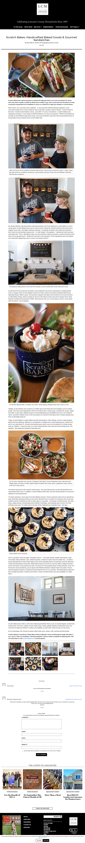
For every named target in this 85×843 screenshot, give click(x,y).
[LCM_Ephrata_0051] (50, 664)
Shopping (47, 829)
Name (24, 731)
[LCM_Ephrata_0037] (50, 649)
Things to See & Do (50, 831)
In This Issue (18, 27)
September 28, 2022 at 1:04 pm (74, 699)
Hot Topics (74, 27)
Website (24, 744)
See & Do (37, 27)
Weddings (47, 828)
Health (46, 825)
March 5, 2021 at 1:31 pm (76, 686)
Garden (46, 833)
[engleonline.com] (73, 834)
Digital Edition (48, 27)
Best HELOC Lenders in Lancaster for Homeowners (72, 797)
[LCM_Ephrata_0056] (33, 664)
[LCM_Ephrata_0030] (67, 649)
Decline (46, 840)
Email (24, 738)
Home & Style (48, 823)
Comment (25, 717)
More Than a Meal (53, 795)
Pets (45, 834)
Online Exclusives (62, 27)
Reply (42, 691)
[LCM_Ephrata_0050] (33, 649)
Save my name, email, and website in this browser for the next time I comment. (42, 750)
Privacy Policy (43, 837)
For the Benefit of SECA (12, 796)
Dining (46, 826)
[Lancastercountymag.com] (73, 825)
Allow (39, 840)
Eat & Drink (28, 27)
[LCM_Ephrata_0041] (16, 664)
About (26, 816)
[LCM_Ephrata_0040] (16, 649)
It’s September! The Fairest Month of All (32, 796)
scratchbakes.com (29, 638)
